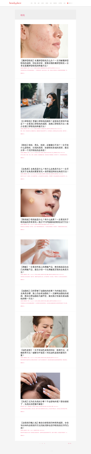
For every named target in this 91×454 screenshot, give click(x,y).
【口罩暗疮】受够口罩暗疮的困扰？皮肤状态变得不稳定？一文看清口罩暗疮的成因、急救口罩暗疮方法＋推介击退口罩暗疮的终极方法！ (45, 124)
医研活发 (22, 406)
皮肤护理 (49, 68)
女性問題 (60, 3)
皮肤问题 (53, 68)
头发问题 (40, 406)
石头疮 (55, 128)
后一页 (70, 443)
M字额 (33, 406)
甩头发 (50, 406)
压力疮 (39, 152)
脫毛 (31, 3)
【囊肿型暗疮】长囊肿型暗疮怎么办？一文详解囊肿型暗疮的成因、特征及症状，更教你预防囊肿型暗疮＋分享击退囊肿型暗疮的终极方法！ (45, 63)
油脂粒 (47, 300)
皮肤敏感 (55, 152)
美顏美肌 (55, 3)
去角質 (47, 173)
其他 (64, 3)
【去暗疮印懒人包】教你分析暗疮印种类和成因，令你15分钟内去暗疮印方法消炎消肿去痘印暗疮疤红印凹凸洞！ (45, 425)
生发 (47, 406)
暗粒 (50, 152)
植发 (45, 406)
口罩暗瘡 (42, 128)
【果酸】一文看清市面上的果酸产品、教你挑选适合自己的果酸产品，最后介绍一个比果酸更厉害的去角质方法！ (45, 269)
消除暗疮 (25, 68)
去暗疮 (42, 3)
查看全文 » (23, 73)
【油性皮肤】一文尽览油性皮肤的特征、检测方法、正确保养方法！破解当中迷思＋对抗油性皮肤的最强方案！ (45, 353)
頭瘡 (52, 406)
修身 (38, 3)
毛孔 (52, 152)
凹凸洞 (36, 152)
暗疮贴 (45, 224)
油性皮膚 (48, 357)
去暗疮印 (38, 68)
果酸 (47, 274)
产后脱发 (36, 406)
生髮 (51, 3)
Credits (51, 450)
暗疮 (46, 68)
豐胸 (35, 3)
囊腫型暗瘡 (43, 68)
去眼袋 (47, 3)
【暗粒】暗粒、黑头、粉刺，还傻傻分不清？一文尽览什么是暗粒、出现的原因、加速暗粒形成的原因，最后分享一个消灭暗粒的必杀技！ (45, 147)
